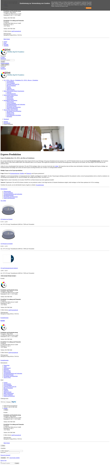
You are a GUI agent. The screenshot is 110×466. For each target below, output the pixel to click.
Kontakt (3, 320)
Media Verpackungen (9, 91)
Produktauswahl (10, 113)
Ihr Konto (6, 44)
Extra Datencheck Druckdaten (14, 115)
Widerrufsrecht (7, 368)
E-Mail (56, 166)
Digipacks (9, 92)
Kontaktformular (40, 185)
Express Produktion (11, 103)
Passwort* (3, 452)
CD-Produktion (10, 81)
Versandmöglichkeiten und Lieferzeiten (16, 104)
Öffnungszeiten (10, 101)
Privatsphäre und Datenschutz (14, 107)
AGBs (5, 366)
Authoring (9, 88)
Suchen (5, 41)
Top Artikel (3, 200)
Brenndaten (9, 116)
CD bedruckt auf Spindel (6, 219)
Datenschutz (6, 365)
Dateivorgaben (7, 95)
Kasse (5, 43)
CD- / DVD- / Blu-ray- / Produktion (12, 80)
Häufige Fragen (10, 112)
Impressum (6, 369)
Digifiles (22, 173)
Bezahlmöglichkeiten (12, 105)
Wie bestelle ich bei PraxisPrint (14, 111)
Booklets (9, 87)
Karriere (5, 382)
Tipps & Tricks (7, 109)
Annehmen (88, 8)
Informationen (7, 100)
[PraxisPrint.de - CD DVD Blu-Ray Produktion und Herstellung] (13, 77)
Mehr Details (7, 39)
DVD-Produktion (11, 83)
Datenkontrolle (10, 99)
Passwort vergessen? (5, 455)
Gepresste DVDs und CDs (13, 84)
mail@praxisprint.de (16, 31)
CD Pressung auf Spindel (7, 243)
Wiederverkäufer (10, 89)
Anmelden (6, 45)
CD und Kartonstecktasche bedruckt (9, 268)
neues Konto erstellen (14, 457)
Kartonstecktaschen (11, 93)
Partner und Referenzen (12, 108)
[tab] (55, 320)
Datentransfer (10, 97)
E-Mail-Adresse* (5, 451)
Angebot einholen (5, 63)
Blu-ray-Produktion (11, 85)
